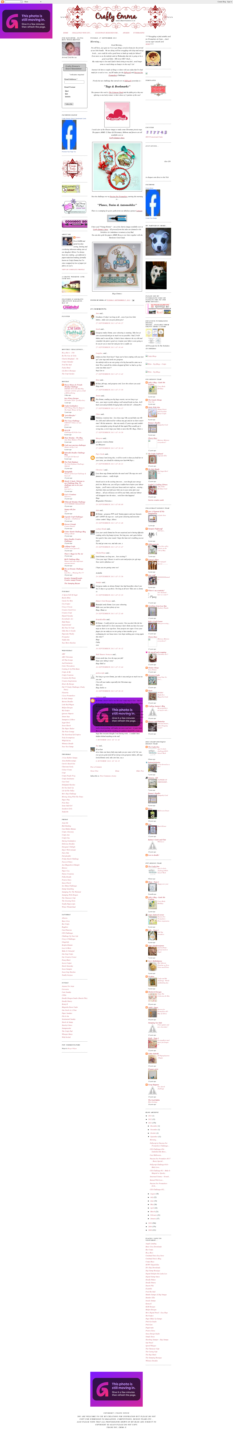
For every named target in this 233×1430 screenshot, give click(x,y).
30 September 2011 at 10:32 (109, 648)
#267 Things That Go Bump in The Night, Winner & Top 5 (74, 409)
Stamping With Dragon (70, 895)
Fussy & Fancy (67, 862)
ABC (63, 654)
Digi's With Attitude (69, 850)
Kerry (150, 809)
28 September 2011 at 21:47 (109, 547)
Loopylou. (99, 353)
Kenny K (65, 1004)
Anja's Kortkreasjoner (156, 945)
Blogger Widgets (72, 1048)
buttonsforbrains (154, 762)
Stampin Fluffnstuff (155, 529)
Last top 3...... (68, 489)
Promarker (66, 637)
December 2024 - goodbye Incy (74, 400)
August (152, 1194)
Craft (64, 773)
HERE (148, 44)
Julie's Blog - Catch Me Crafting (156, 383)
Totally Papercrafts (68, 904)
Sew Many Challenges (69, 886)
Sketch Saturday (67, 966)
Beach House (162, 826)
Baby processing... (164, 623)
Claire (98, 414)
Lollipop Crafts (69, 546)
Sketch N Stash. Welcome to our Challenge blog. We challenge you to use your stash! (74, 484)
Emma (78, 237)
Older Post (140, 771)
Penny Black (66, 960)
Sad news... (68, 496)
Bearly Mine (66, 598)
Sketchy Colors (67, 1025)
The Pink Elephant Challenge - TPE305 (74, 465)
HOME (65, 33)
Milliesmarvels (153, 544)
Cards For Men (67, 601)
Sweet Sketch (66, 725)
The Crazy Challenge (71, 421)
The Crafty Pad (67, 1031)
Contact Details (69, 526)
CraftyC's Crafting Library (157, 484)
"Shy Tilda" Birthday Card (162, 487)
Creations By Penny (69, 678)
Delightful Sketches (68, 785)
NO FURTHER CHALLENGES (74, 504)
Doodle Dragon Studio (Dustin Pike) (74, 998)
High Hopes (66, 622)
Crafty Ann (66, 835)
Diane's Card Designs (103, 601)
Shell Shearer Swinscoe (104, 654)
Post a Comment (96, 767)
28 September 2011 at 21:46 (109, 523)
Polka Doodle (66, 877)
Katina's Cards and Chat (157, 840)
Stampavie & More (68, 719)
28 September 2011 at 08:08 (109, 504)
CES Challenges (67, 933)
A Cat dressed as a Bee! (164, 765)
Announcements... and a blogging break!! (163, 725)
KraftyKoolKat (101, 619)
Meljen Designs (67, 707)
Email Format (69, 87)
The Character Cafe (69, 898)
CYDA (64, 995)
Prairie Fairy (66, 880)
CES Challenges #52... (157, 1189)
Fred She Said (67, 364)
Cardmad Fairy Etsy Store (155, 1255)
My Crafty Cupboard (155, 453)
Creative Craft (67, 613)
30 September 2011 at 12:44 (109, 667)
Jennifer (98, 582)
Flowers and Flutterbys (156, 721)
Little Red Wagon (68, 704)
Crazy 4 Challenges (68, 939)
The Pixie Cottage (68, 731)
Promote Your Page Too (69, 151)
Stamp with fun (69, 509)
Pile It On (65, 1016)
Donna (98, 395)
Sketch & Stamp (67, 1022)
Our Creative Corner (69, 957)
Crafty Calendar (67, 362)
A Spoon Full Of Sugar (70, 595)
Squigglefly (68, 471)
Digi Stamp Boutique (153, 1270)
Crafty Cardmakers (71, 406)
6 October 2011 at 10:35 (108, 761)
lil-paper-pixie (153, 1069)
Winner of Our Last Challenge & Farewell (75, 474)
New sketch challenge (161, 1088)
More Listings (152, 1102)
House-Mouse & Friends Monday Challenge (73, 386)
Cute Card (65, 782)
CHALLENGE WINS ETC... (82, 33)
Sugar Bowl (66, 722)
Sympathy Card (163, 425)
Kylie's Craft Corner (155, 621)
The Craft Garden (68, 374)
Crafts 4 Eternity (68, 832)
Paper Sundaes (67, 1013)
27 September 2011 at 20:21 (109, 464)
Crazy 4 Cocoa (67, 607)
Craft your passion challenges (75, 445)
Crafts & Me (66, 672)
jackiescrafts (100, 673)
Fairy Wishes (152, 670)
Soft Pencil (149, 1342)
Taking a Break (69, 534)
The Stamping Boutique (154, 1358)
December (153, 1126)
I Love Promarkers (68, 695)
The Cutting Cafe (151, 1351)
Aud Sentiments (67, 663)
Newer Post (94, 771)
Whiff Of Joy (66, 740)
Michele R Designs (155, 992)
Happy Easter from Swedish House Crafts (162, 411)
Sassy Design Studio (153, 1334)
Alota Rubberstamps (69, 761)
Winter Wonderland (68, 907)
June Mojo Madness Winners (73, 440)
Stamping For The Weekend (71, 892)
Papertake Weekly (68, 634)
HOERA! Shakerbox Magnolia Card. (163, 695)
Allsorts (64, 918)
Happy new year (163, 884)
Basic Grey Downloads (154, 1246)
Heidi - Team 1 (153, 1038)
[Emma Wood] (153, 215)
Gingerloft (65, 942)
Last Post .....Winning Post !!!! (74, 573)
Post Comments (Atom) (108, 776)
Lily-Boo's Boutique (69, 371)
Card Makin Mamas (69, 829)
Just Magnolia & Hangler (71, 865)
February (153, 1215)
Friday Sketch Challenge (70, 859)
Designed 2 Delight (68, 847)
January (153, 1218)
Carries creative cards (156, 500)
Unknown (99, 697)
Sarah (98, 329)
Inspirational (66, 625)
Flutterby (65, 692)
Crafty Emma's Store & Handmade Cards (74, 118)
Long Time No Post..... (162, 678)
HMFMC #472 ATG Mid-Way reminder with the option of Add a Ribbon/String (75, 391)
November (153, 1129)
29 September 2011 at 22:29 (109, 595)
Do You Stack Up (68, 788)
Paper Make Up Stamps (154, 1319)
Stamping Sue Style (155, 1023)
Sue (97, 746)
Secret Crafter (67, 963)
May (151, 1204)
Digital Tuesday (67, 616)
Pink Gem (149, 1324)
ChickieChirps (101, 553)
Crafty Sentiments (68, 778)
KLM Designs (150, 1307)
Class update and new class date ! (163, 1026)
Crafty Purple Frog (68, 776)
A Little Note (162, 515)
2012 (150, 1119)
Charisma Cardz (67, 766)
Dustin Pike (150, 1285)
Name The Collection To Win (164, 995)
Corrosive (65, 989)
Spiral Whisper (151, 1346)
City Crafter (66, 604)
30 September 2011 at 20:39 (109, 691)
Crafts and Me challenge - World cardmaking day (163, 980)
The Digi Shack (151, 1354)
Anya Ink (65, 823)
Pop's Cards (100, 454)
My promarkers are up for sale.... (163, 709)
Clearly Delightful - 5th (70, 359)
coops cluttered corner (156, 915)
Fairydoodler (66, 856)
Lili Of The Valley (68, 790)
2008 (150, 1230)
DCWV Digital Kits (152, 1265)
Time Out (151, 402)
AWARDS (126, 33)
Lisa (149, 824)
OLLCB (67, 430)
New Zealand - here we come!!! (163, 593)
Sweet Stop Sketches (69, 972)
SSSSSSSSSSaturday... (164, 578)
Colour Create (67, 770)
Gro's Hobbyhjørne (155, 961)
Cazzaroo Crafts (154, 675)
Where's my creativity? (156, 590)
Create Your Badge (151, 218)
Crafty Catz (66, 838)
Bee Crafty (65, 924)
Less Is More (66, 948)
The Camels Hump (155, 400)
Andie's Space (153, 1007)
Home (117, 771)
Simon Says (66, 716)
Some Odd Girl (67, 805)
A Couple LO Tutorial (71, 457)
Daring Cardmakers (69, 841)
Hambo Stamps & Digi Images (156, 1294)
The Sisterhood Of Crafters (71, 734)
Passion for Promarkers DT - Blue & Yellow (163, 1011)
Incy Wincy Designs (71, 398)
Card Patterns (67, 930)
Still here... (161, 531)
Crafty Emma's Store (116, 138)
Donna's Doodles (154, 423)
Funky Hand (66, 368)
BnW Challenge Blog (71, 559)
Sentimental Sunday (68, 1019)
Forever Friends (70, 524)
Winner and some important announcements (73, 562)
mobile (68, 97)
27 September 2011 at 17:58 (109, 390)
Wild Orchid (66, 1037)
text (67, 94)
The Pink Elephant (71, 462)
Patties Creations (68, 874)
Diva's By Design (68, 684)
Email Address (70, 79)
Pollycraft (127, 72)
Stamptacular (66, 1028)
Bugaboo (65, 927)
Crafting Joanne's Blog (156, 706)
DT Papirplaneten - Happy (163, 1057)
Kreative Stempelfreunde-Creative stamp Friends (73, 579)
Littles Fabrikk (153, 1053)
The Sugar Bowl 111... (163, 472)
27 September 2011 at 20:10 (109, 448)
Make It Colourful (68, 951)
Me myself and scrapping (157, 652)
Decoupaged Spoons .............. (163, 562)
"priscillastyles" (70, 415)
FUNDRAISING (138, 33)
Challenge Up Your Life (70, 936)
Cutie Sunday (66, 992)
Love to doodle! (153, 855)
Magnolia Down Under (70, 1007)
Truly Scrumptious (68, 737)
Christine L (100, 470)
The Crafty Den (153, 747)
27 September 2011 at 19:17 (109, 408)
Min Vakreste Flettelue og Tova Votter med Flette (163, 965)
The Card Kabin (154, 1100)
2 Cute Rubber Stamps (69, 758)
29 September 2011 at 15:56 (109, 576)
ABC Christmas (67, 657)
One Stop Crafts (67, 954)
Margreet (99, 438)
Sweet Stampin (67, 969)
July (151, 1197)
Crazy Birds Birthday (161, 387)
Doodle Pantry (67, 1001)
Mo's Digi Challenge (69, 793)
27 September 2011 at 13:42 (109, 374)
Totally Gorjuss (67, 975)
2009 (150, 1226)
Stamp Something (68, 889)
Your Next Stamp (67, 746)
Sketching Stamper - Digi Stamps (157, 1339)
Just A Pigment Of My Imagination (156, 512)
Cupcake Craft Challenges (73, 517)
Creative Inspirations (69, 681)
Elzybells (149, 1288)
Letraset (139, 211)
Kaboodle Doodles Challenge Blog (74, 454)
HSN (147, 137)
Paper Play (66, 800)
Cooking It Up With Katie (71, 669)
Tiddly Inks (66, 640)
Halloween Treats (163, 811)
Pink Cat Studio (151, 1321)
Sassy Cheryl (66, 883)
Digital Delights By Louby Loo (156, 1273)
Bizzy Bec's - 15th (68, 353)
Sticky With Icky (154, 407)
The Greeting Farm (68, 901)
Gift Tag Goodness (161, 933)
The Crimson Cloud (116, 92)
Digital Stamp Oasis (153, 1276)
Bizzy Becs (149, 1253)
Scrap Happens (153, 1084)
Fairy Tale (65, 853)
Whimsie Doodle (67, 743)
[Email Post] (133, 300)
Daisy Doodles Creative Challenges (72, 540)
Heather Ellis (150, 1297)
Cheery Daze (152, 438)
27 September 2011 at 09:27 (109, 323)
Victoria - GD (153, 778)
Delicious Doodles (68, 844)
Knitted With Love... (157, 1180)
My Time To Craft (68, 628)
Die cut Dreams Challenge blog (73, 570)
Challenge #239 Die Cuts (72, 432)
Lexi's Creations (70, 494)
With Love (161, 842)
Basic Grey (66, 921)
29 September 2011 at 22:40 (109, 613)
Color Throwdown (68, 666)
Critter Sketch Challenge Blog (75, 531)
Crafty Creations (68, 675)
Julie (97, 510)
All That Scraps (67, 660)
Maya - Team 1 (153, 882)
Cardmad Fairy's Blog (153, 1258)
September (154, 1136)
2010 (150, 1223)
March (152, 1211)
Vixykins (151, 976)
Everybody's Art (67, 619)
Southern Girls (67, 809)
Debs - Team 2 (153, 930)
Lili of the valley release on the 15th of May (163, 548)
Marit (150, 690)
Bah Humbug (66, 826)
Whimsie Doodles (152, 1361)
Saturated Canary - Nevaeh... (160, 1176)
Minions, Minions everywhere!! (163, 441)
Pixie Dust (65, 803)
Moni (98, 380)
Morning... (95, 41)
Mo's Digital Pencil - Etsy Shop (157, 1312)
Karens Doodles (67, 701)
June (152, 1201)
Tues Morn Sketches (69, 643)
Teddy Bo (65, 812)
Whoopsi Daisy (67, 1034)
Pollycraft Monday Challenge (74, 502)
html (68, 91)
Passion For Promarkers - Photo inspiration (163, 919)
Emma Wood (149, 188)
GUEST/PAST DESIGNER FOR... (107, 33)
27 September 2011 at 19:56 (109, 432)
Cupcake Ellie (162, 456)
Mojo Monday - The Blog (73, 438)
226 (65, 511)
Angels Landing (151, 1243)
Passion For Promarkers (119, 196)
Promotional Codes (156, 137)
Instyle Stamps (151, 1300)
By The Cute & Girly (69, 356)
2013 (150, 1116)
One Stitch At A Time (69, 1010)
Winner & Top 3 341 (71, 447)
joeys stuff (151, 575)
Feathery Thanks (163, 608)
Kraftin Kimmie (67, 945)
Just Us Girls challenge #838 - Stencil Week (163, 751)
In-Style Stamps (67, 698)
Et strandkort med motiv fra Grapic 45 (163, 1042)
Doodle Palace (151, 1280)
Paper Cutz (66, 871)
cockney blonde (101, 529)
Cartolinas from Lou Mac (157, 606)
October (153, 1133)
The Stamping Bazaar (72, 583)
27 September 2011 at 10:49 (109, 347)
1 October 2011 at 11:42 (108, 740)
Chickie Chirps (153, 668)
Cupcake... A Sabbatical (72, 519)
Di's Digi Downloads (153, 1267)
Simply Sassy (150, 1336)
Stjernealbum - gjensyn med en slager (163, 950)
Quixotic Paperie (68, 713)
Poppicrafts (150, 1327)
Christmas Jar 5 (163, 654)
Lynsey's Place (153, 559)
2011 (150, 1123)
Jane (97, 313)
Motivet (64, 868)
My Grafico (66, 710)
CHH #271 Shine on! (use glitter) (72, 424)
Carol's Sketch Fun (68, 763)
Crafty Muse (150, 1261)
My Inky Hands (153, 469)
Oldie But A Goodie (69, 631)
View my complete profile (73, 270)
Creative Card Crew (69, 610)
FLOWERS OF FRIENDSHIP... (163, 781)
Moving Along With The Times (72, 797)
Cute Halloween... (156, 1155)
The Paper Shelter (68, 728)
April (152, 1208)
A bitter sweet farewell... (72, 548)
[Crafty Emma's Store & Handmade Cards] (69, 149)
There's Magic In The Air (73, 554)
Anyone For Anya (68, 986)
